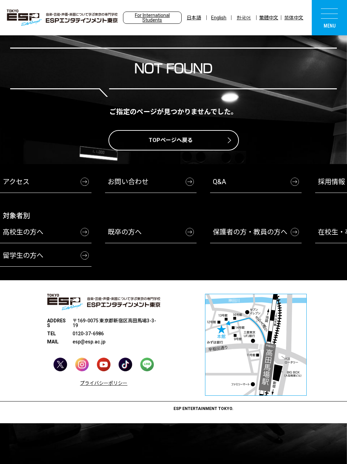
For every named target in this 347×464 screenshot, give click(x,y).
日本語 (194, 17)
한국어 (244, 17)
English (218, 17)
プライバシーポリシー (103, 383)
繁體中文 (268, 17)
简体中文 (293, 17)
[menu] (329, 17)
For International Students (152, 18)
